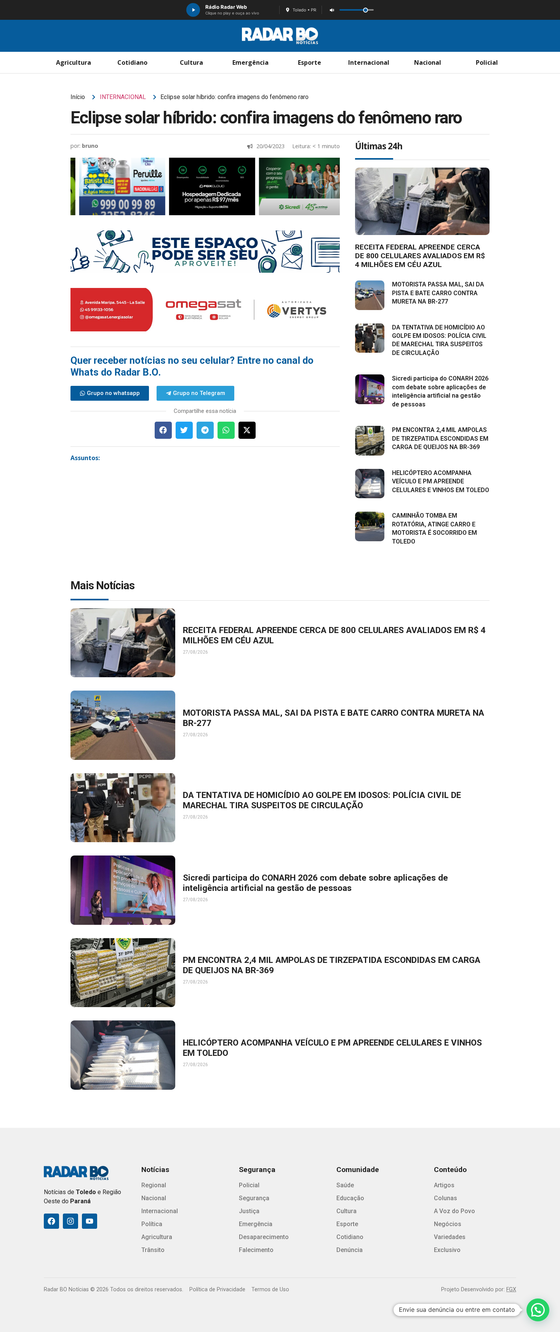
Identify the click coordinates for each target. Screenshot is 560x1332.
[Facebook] (51, 1221)
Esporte (309, 62)
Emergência (250, 62)
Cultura (191, 62)
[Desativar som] (331, 10)
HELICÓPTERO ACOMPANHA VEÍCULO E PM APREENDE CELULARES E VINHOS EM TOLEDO (440, 481)
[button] (163, 430)
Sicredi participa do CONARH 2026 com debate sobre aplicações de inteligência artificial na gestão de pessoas (315, 883)
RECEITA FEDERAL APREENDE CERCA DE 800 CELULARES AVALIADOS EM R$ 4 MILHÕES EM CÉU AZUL (420, 256)
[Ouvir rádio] (193, 10)
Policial (487, 62)
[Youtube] (89, 1221)
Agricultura (73, 62)
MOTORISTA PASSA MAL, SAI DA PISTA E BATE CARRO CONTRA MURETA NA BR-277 (438, 293)
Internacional (368, 62)
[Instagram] (70, 1221)
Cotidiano (132, 62)
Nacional (427, 62)
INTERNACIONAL (123, 97)
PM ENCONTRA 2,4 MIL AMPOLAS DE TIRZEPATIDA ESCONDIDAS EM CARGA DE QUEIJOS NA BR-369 (440, 438)
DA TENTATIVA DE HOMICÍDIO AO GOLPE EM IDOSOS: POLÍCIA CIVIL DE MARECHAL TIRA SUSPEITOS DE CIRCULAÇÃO (322, 800)
